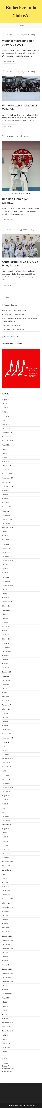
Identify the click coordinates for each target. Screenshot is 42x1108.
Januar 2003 (6, 1047)
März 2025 (5, 461)
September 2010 (7, 907)
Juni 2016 (5, 721)
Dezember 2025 (7, 433)
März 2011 (5, 886)
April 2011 (5, 882)
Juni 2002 (5, 1052)
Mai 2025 (5, 457)
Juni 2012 (5, 837)
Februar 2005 (6, 1043)
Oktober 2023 (6, 523)
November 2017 (7, 676)
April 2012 (5, 845)
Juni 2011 (5, 874)
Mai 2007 (5, 1010)
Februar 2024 (6, 507)
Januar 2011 (6, 891)
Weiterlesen (10, 61)
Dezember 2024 (7, 474)
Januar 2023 (6, 552)
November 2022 (7, 560)
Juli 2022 (5, 565)
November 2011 (7, 862)
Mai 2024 (5, 499)
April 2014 (5, 775)
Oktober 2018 (6, 651)
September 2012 (7, 825)
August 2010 (6, 911)
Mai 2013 (5, 804)
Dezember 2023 (7, 515)
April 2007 (5, 1014)
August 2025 (6, 445)
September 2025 (7, 441)
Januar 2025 (6, 470)
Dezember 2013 (7, 783)
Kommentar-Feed (8, 1069)
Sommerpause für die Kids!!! (11, 325)
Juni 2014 (5, 771)
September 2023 (7, 527)
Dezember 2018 (7, 647)
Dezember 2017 (7, 672)
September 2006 (7, 1031)
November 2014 (7, 759)
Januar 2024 (6, 511)
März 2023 (5, 544)
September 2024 (7, 486)
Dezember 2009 (7, 936)
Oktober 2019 (6, 639)
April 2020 (5, 627)
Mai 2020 (5, 622)
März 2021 (5, 598)
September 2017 (7, 684)
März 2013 (5, 808)
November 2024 (7, 478)
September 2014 (7, 767)
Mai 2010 (5, 924)
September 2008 (7, 981)
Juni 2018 (5, 660)
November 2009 (7, 940)
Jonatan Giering (29, 35)
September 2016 (7, 713)
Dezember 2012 (7, 816)
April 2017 (5, 697)
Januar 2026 (6, 428)
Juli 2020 (5, 614)
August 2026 (6, 400)
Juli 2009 (5, 952)
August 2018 (6, 655)
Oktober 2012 (6, 820)
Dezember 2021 (7, 581)
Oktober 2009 (6, 944)
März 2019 (5, 643)
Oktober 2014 (6, 763)
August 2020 (6, 610)
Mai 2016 (5, 726)
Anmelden (5, 1063)
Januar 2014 (6, 779)
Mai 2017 (5, 693)
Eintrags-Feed (6, 1066)
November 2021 (7, 585)
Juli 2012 (5, 833)
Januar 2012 (6, 853)
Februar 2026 (6, 424)
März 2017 (5, 701)
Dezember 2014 (7, 754)
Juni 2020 (5, 618)
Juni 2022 (5, 569)
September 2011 (7, 870)
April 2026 (5, 416)
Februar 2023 (6, 548)
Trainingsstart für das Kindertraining (14, 310)
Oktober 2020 (6, 606)
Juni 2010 (5, 919)
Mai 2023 (5, 536)
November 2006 (7, 1023)
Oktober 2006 (6, 1027)
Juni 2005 (5, 1039)
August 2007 (6, 998)
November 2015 (7, 738)
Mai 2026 (5, 412)
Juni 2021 (5, 593)
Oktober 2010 (6, 903)
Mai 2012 (5, 841)
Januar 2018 (6, 668)
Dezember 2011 (7, 858)
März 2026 (5, 420)
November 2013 (7, 787)
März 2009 (5, 965)
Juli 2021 (5, 589)
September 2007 (7, 994)
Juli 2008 (5, 986)
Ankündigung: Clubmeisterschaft (13, 314)
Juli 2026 (5, 404)
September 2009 (7, 948)
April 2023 (5, 540)
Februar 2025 (6, 466)
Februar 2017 (6, 705)
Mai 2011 (5, 878)
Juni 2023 (5, 532)
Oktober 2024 (6, 482)
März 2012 (5, 849)
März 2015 (5, 742)
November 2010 (7, 899)
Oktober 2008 (6, 977)
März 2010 (5, 932)
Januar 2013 (6, 812)
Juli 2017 (5, 688)
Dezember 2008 (7, 969)
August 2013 (6, 796)
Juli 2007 (5, 1002)
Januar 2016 (6, 730)
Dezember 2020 (7, 602)
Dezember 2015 (7, 734)
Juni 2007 (5, 1006)
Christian (26, 136)
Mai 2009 (5, 961)
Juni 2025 (5, 453)
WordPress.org (7, 1071)
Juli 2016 (5, 717)
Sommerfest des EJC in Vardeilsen (13, 329)
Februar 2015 (6, 746)
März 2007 (5, 1019)
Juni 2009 (5, 957)
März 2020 (5, 631)
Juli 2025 (5, 449)
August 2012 (6, 829)
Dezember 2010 (7, 895)
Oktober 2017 (6, 680)
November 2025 (7, 437)
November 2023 (7, 519)
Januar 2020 (6, 635)
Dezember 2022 (7, 556)
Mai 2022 (5, 573)
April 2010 (5, 928)
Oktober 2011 (6, 866)
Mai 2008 (5, 990)
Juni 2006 (5, 1035)
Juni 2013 (5, 800)
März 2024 (5, 503)
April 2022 (5, 577)
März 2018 (5, 664)
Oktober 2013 (6, 792)
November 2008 (7, 973)
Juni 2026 (5, 408)
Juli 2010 (5, 915)
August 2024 (6, 490)
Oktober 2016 (6, 709)
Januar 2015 (6, 750)
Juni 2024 (5, 494)
